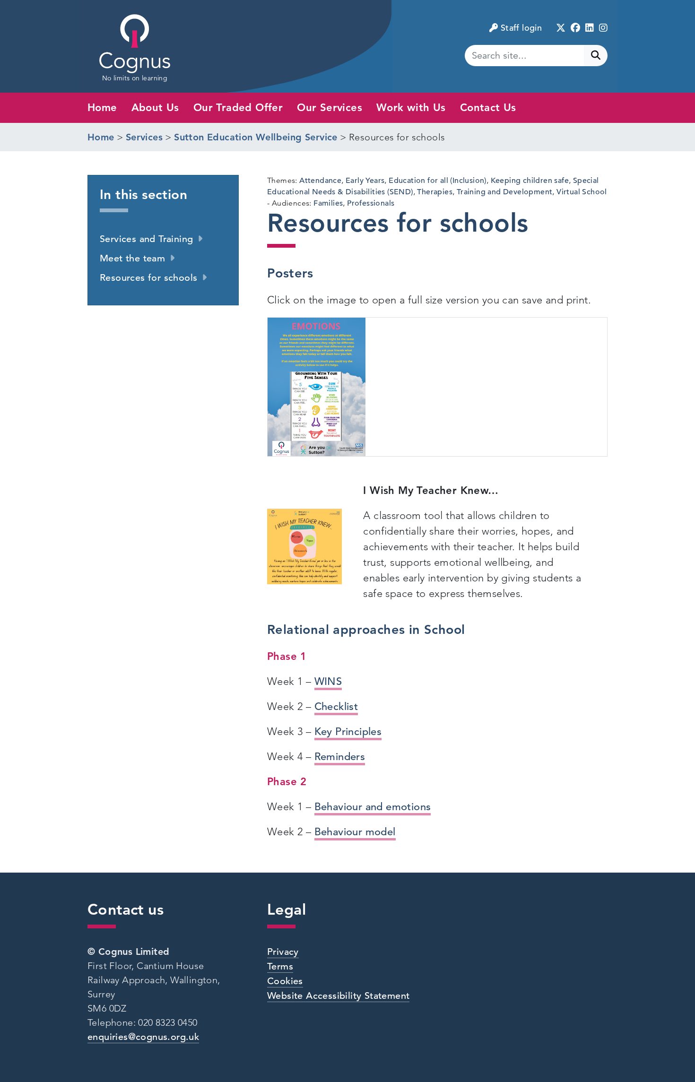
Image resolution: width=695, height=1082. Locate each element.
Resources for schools (148, 278)
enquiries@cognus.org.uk (143, 1037)
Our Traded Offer (238, 107)
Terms (280, 966)
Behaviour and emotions (372, 806)
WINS (328, 681)
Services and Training (146, 239)
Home (102, 107)
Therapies (434, 192)
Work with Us (411, 107)
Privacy (283, 952)
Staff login (521, 27)
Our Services (329, 107)
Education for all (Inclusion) (437, 180)
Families (328, 203)
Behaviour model (355, 831)
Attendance (320, 180)
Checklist (336, 706)
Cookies (285, 981)
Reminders (339, 756)
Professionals (370, 203)
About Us (155, 107)
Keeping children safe (530, 180)
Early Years (365, 180)
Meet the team (132, 258)
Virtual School (581, 192)
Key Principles (348, 731)
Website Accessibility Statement (338, 996)
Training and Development (505, 192)
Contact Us (488, 107)
